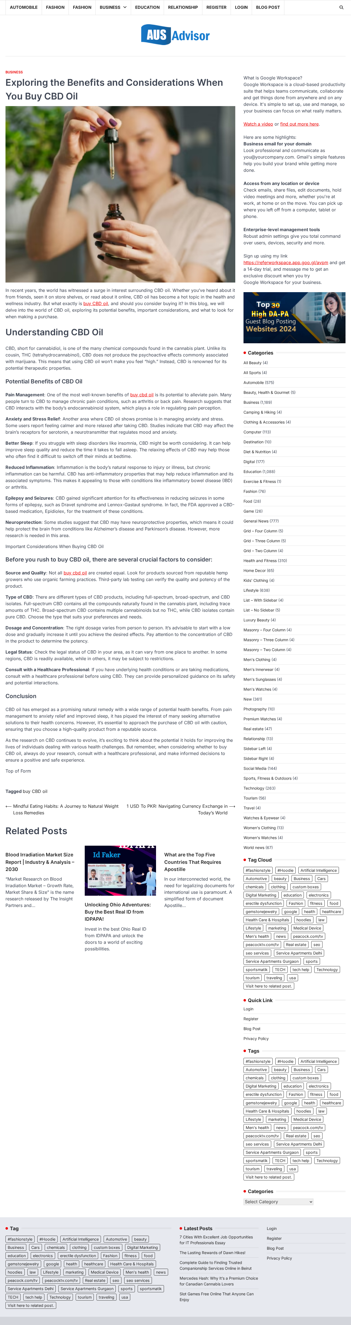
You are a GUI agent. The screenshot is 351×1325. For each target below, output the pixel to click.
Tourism (250, 798)
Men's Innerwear (258, 669)
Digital (249, 461)
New (248, 699)
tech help (301, 969)
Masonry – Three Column (266, 639)
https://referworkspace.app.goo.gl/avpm (286, 262)
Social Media (255, 768)
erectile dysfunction (264, 903)
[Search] (341, 7)
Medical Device (307, 928)
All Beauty (253, 362)
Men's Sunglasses (260, 679)
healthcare (331, 911)
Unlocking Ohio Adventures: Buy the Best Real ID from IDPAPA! (118, 912)
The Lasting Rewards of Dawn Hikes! (212, 1252)
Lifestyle (251, 590)
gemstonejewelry (261, 911)
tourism (252, 977)
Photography (255, 709)
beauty (280, 878)
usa (292, 977)
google (290, 911)
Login (241, 7)
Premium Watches (260, 719)
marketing (277, 928)
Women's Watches (260, 837)
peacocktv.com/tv (262, 944)
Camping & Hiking (260, 412)
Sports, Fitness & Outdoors (267, 778)
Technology (254, 788)
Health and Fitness (260, 560)
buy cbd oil (142, 394)
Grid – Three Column (262, 540)
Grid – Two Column (260, 550)
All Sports (252, 372)
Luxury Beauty (257, 620)
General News (256, 521)
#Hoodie (285, 870)
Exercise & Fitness (260, 481)
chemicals (255, 886)
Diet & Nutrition (257, 451)
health (309, 911)
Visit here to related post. (269, 986)
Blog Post (268, 7)
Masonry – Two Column (264, 649)
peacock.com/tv (308, 936)
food (334, 903)
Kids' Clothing (256, 580)
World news (254, 847)
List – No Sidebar (259, 610)
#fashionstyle (258, 870)
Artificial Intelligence (319, 870)
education (293, 895)
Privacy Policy (256, 1038)
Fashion (55, 7)
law (321, 919)
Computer (252, 432)
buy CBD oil (95, 303)
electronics (319, 895)
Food (248, 501)
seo (316, 944)
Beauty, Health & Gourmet (267, 392)
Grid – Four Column (260, 531)
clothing (278, 886)
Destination (254, 441)
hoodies (303, 919)
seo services (257, 953)
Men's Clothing (257, 659)
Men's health (257, 936)
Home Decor (255, 570)
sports (312, 961)
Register (216, 7)
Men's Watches (257, 689)
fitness (316, 903)
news (281, 936)
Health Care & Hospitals (267, 919)
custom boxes (306, 886)
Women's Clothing (260, 827)
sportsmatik (257, 969)
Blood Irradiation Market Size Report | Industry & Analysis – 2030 (39, 862)
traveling (274, 977)
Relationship (183, 7)
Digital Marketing (261, 895)
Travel (249, 808)
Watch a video (258, 124)
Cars (321, 878)
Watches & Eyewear (261, 817)
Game (249, 511)
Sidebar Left (255, 748)
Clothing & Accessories (264, 422)
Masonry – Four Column (264, 629)
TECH (280, 969)
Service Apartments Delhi (299, 953)
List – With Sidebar (260, 600)
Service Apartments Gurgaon (272, 961)
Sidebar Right (256, 758)
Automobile (24, 7)
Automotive (256, 878)
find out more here (299, 124)
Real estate (254, 728)
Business (110, 7)
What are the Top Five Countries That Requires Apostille (192, 862)
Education (147, 7)
